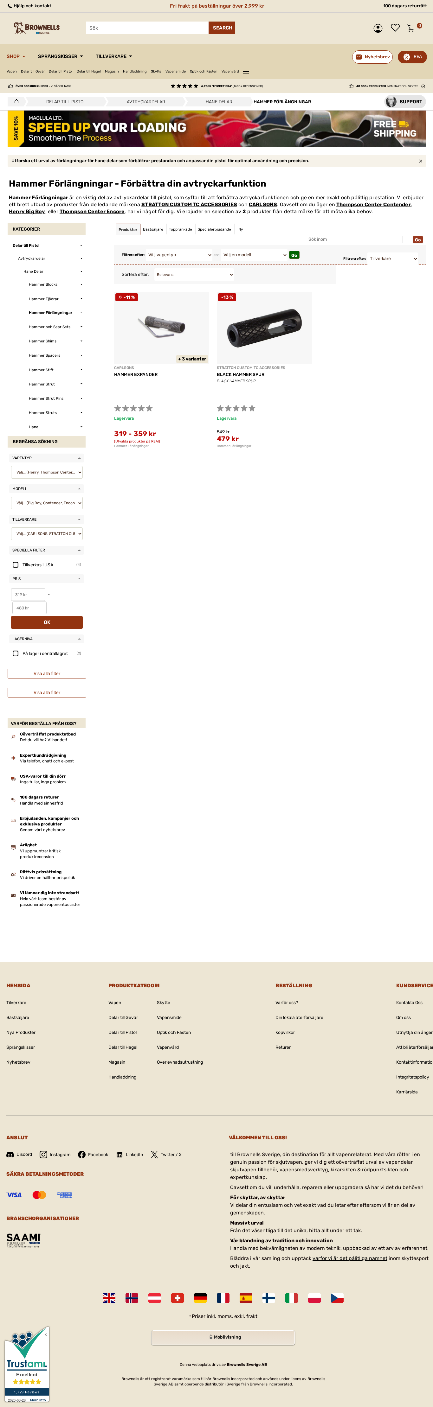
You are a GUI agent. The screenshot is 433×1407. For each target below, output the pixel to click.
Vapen (12, 71)
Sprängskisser (57, 56)
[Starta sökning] (222, 28)
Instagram (60, 1154)
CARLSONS (263, 204)
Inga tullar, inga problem (43, 782)
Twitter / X (171, 1154)
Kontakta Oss (409, 1002)
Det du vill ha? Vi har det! (43, 739)
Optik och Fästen (203, 71)
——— (246, 71)
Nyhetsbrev (18, 1062)
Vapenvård (230, 71)
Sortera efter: (135, 274)
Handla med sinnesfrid (41, 803)
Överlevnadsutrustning (180, 1062)
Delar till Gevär (33, 71)
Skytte (156, 71)
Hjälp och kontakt (32, 6)
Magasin (112, 71)
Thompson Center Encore (92, 211)
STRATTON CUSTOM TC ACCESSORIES (189, 204)
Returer (283, 1047)
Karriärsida (407, 1092)
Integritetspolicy (412, 1077)
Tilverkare (16, 1002)
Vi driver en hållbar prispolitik (47, 877)
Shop (13, 56)
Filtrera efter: (133, 255)
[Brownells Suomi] (268, 1298)
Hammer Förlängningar (131, 446)
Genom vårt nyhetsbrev (42, 829)
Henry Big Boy (27, 211)
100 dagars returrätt (405, 6)
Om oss (403, 1017)
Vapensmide (175, 71)
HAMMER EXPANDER (136, 374)
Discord (24, 1154)
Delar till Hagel (89, 71)
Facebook (98, 1154)
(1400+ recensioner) (232, 86)
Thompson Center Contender (373, 204)
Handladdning (135, 71)
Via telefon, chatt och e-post (47, 761)
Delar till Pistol (61, 71)
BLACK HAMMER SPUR (240, 374)
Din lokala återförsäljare (299, 1017)
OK (47, 622)
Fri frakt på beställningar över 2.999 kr (217, 6)
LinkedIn (134, 1154)
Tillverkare (111, 56)
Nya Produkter (21, 1032)
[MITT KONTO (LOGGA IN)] (379, 28)
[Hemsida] (14, 101)
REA (418, 56)
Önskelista (397, 28)
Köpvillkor (285, 1032)
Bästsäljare (17, 1017)
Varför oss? (286, 1002)
